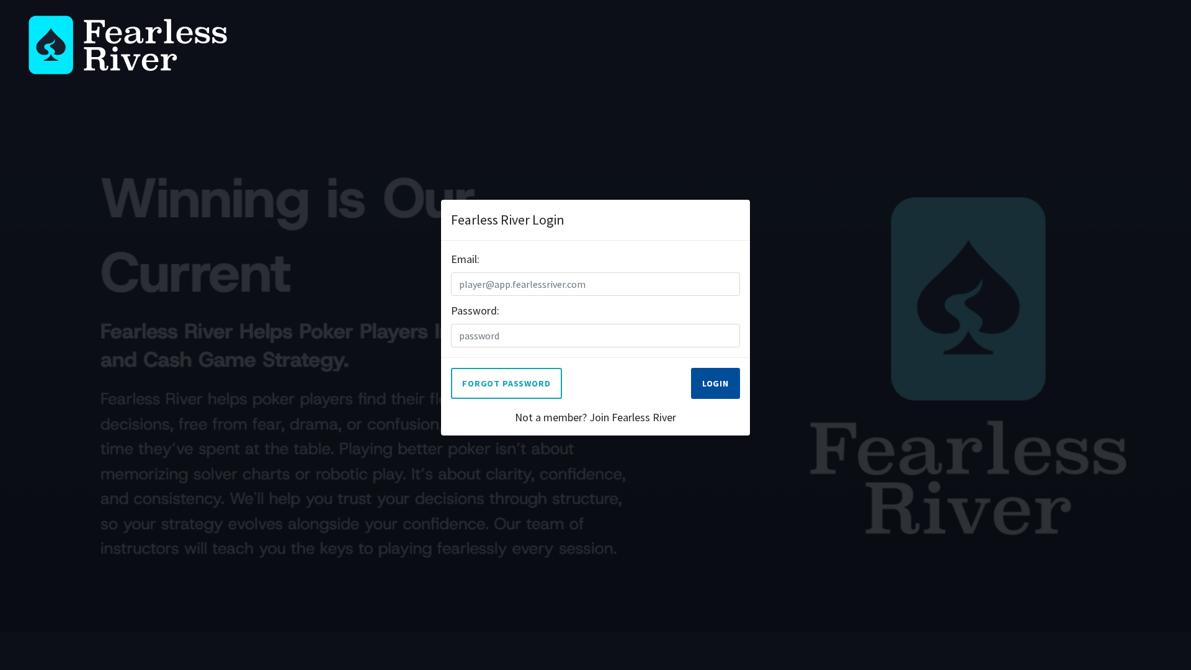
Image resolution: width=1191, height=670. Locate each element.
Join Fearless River (632, 417)
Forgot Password (506, 383)
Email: (465, 259)
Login (715, 383)
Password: (475, 310)
